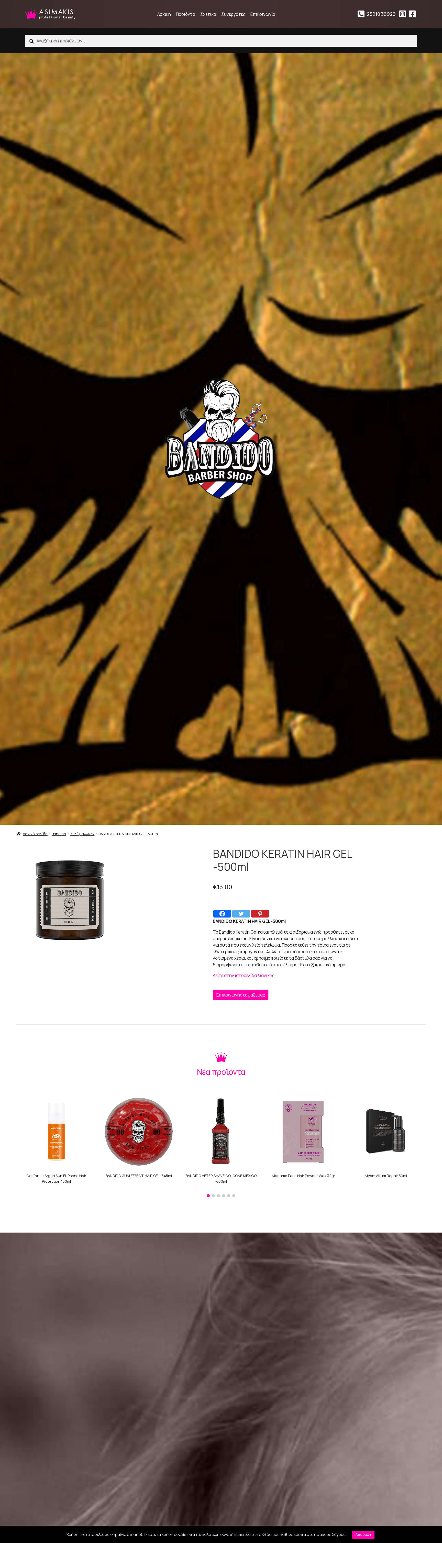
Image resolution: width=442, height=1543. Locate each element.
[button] (208, 1195)
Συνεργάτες (233, 14)
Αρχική (164, 14)
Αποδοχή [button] (363, 1534)
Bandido (59, 833)
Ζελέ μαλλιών (82, 833)
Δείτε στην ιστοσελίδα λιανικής (243, 975)
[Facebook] (222, 914)
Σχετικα (208, 14)
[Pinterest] (260, 914)
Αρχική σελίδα (35, 833)
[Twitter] (241, 914)
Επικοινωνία (262, 14)
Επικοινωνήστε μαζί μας (240, 995)
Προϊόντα (185, 14)
